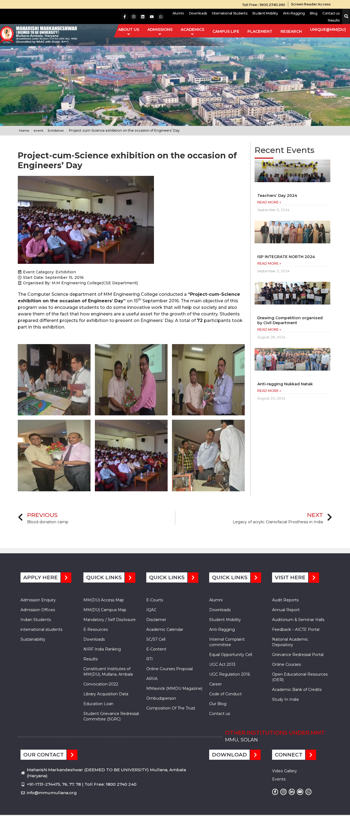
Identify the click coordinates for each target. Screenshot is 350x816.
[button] (345, 16)
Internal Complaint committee (227, 642)
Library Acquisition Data (105, 693)
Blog (313, 13)
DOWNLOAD (229, 755)
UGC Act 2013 (222, 664)
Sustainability (33, 639)
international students (41, 629)
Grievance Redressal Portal (297, 654)
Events (278, 779)
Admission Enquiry (38, 600)
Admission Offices (38, 609)
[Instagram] (134, 16)
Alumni (178, 13)
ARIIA (152, 678)
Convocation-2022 (100, 684)
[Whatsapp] (161, 16)
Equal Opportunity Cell (230, 654)
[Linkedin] (143, 16)
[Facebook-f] (125, 16)
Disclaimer (156, 619)
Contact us (331, 13)
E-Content (156, 649)
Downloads (198, 13)
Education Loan (98, 703)
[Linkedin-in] (292, 792)
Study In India (285, 699)
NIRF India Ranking (102, 649)
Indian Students (36, 619)
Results (334, 20)
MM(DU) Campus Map (104, 609)
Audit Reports (285, 600)
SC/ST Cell (155, 639)
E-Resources (95, 629)
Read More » (269, 202)
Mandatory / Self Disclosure (109, 619)
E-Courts (154, 600)
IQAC (151, 609)
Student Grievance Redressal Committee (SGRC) (111, 716)
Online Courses (286, 664)
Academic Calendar (164, 629)
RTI (149, 659)
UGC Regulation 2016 (229, 674)
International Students (229, 13)
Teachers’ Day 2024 (277, 195)
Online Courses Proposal (169, 668)
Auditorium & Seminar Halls (298, 619)
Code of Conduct (225, 693)
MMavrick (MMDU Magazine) (174, 688)
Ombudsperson (161, 698)
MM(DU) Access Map (103, 600)
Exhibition (66, 272)
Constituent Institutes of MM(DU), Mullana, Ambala (108, 671)
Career (215, 684)
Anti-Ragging (294, 13)
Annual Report (286, 609)
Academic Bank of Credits (297, 689)
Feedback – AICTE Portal (295, 629)
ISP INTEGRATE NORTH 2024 (286, 256)
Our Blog (217, 703)
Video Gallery (284, 770)
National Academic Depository (290, 642)
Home (24, 130)
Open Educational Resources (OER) (300, 677)
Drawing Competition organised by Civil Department (290, 320)
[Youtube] (152, 16)
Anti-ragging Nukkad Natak (285, 384)
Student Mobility (265, 13)
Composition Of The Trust (170, 708)
